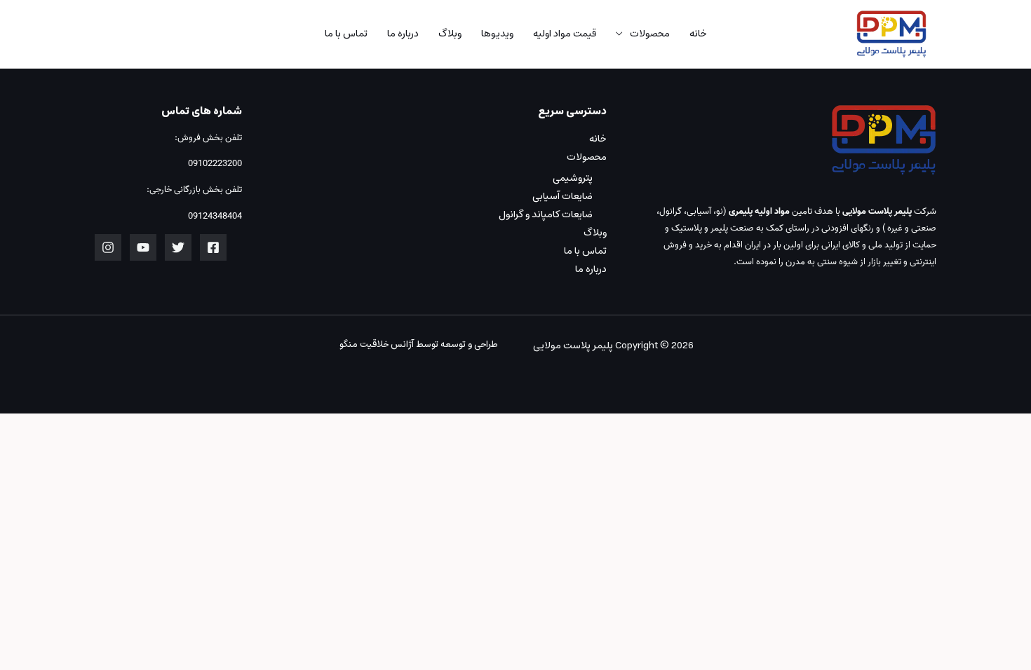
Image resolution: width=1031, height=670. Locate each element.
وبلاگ (449, 33)
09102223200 (214, 163)
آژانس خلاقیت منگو (376, 344)
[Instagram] (108, 247)
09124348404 (215, 216)
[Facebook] (213, 247)
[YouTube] (143, 247)
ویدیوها (497, 33)
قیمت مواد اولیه (564, 33)
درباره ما (403, 33)
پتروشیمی (573, 178)
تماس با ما (346, 33)
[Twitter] (178, 247)
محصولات (650, 33)
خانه (698, 33)
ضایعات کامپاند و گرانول (546, 214)
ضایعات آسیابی (562, 196)
